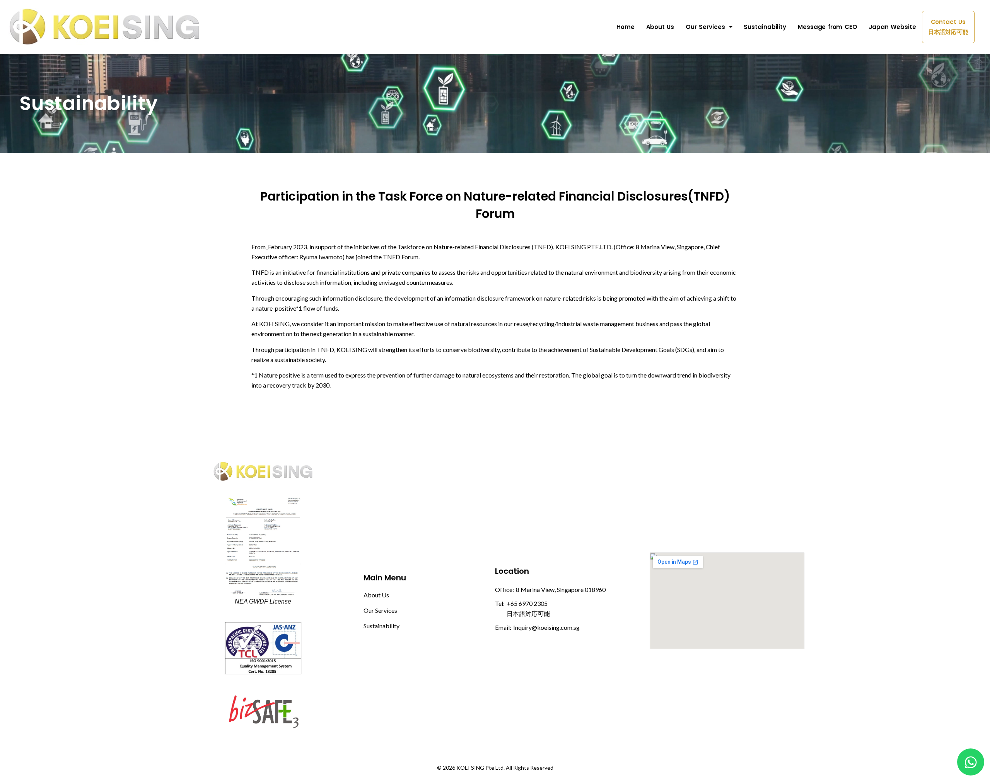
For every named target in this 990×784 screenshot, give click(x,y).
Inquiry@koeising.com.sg (546, 627)
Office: (504, 589)
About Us (660, 27)
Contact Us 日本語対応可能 (948, 27)
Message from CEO (827, 27)
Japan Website (892, 27)
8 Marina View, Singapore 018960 (561, 589)
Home (625, 27)
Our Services (705, 27)
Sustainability (765, 27)
